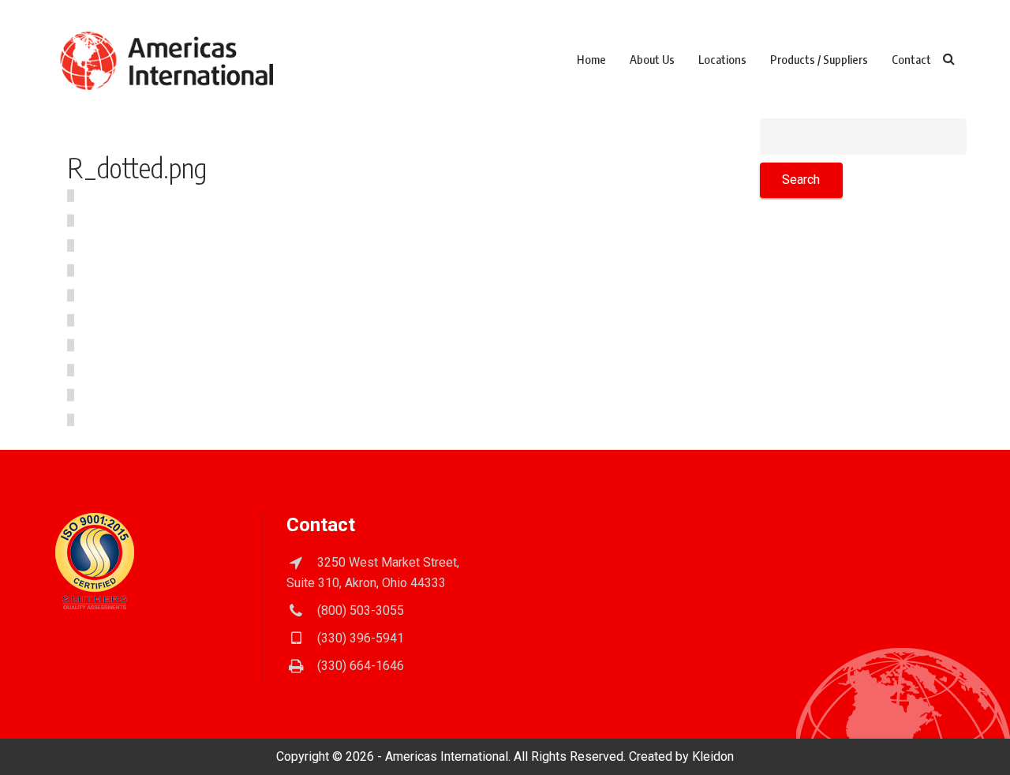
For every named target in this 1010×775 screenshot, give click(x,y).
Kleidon (713, 756)
